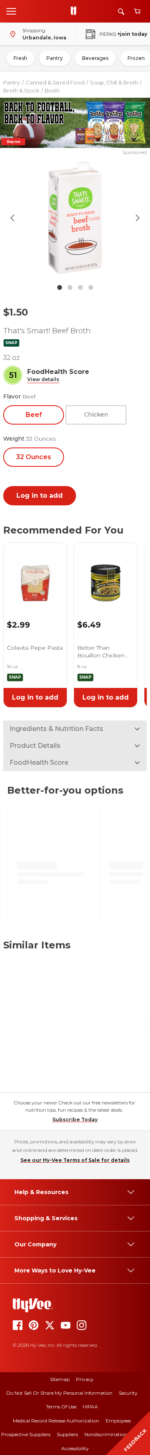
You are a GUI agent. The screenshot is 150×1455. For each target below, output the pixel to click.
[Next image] (137, 218)
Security (128, 1393)
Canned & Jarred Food (55, 82)
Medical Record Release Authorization (56, 1421)
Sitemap (60, 1379)
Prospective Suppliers (25, 1434)
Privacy (85, 1379)
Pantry (54, 58)
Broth (52, 90)
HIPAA (90, 1407)
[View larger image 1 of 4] (75, 218)
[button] (43, 380)
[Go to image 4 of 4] (91, 287)
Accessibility (75, 1448)
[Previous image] (12, 218)
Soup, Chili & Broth (114, 82)
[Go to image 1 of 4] (59, 287)
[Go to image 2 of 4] (70, 287)
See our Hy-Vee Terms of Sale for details (75, 1160)
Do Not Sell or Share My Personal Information (59, 1393)
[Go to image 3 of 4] (80, 287)
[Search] (121, 11)
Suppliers (67, 1434)
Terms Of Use (61, 1407)
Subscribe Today (75, 1119)
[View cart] (137, 11)
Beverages (95, 58)
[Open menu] (11, 11)
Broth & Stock (21, 90)
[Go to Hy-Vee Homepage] (75, 11)
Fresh (20, 58)
